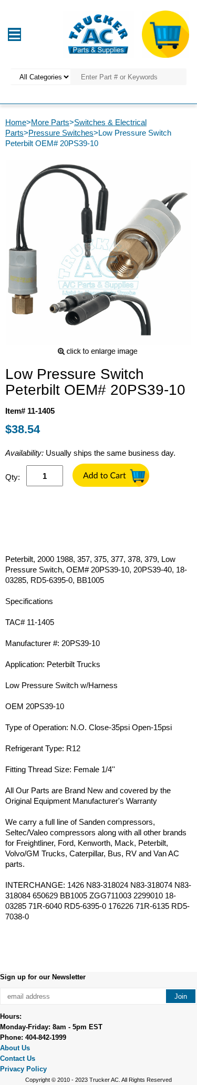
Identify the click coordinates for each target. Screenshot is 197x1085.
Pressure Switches (61, 132)
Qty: (12, 477)
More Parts (50, 122)
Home (15, 122)
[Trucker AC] (98, 33)
